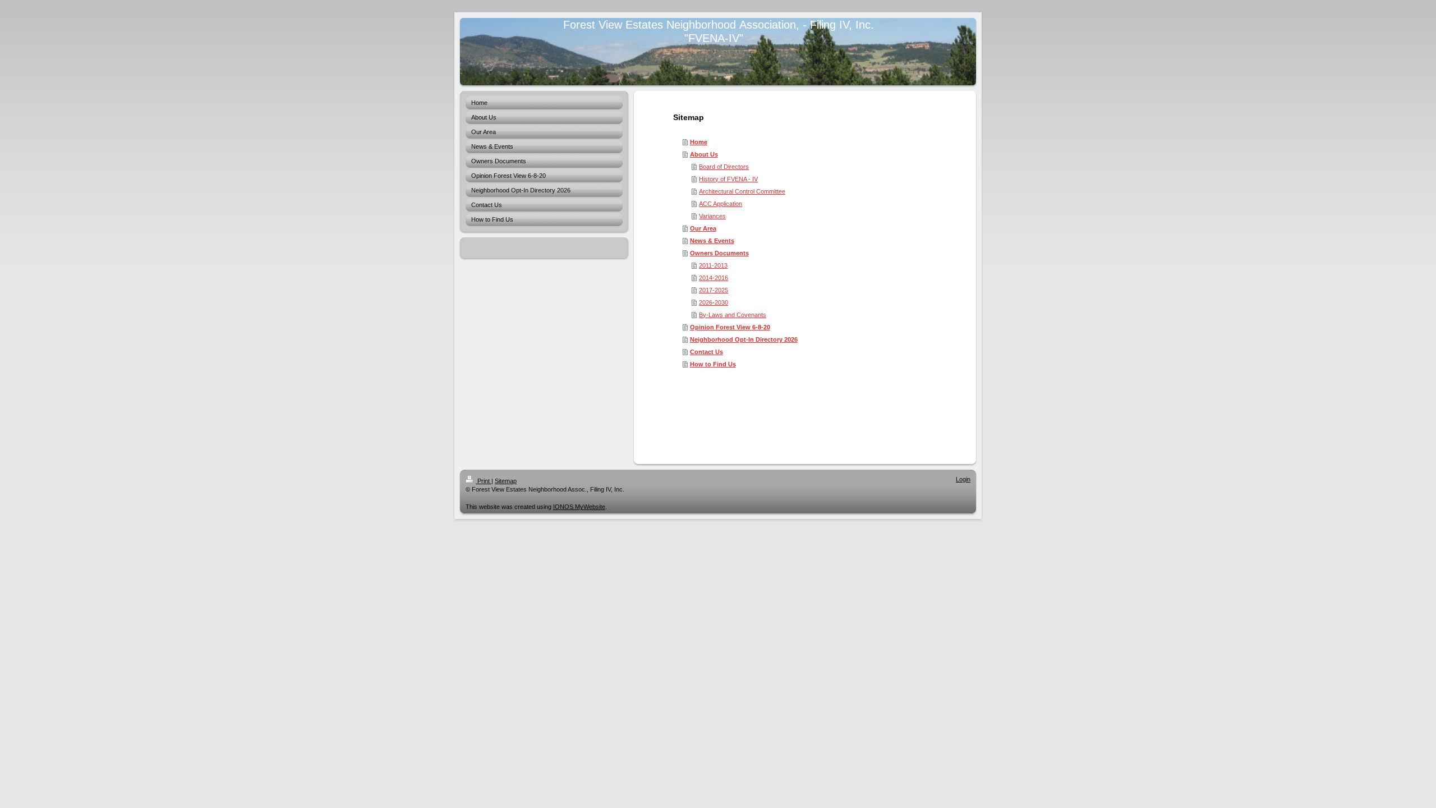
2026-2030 (713, 302)
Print (483, 481)
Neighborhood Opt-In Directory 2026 (744, 339)
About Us (704, 154)
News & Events (712, 240)
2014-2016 (713, 277)
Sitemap (506, 481)
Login (963, 479)
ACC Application (720, 203)
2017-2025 (713, 290)
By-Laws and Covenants (732, 314)
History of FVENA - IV (728, 179)
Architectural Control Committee (742, 191)
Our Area (703, 228)
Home (698, 142)
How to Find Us (713, 364)
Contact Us (706, 351)
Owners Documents (719, 253)
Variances (712, 216)
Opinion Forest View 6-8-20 (730, 327)
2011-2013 (713, 265)
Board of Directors (724, 166)
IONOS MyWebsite (579, 506)
